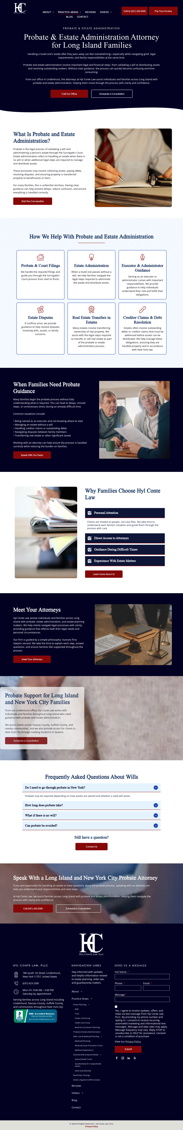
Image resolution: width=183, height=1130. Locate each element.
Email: (146, 983)
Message (120, 994)
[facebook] (117, 1058)
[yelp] (135, 1058)
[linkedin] (129, 1058)
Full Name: (121, 971)
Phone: (119, 983)
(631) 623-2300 (31, 983)
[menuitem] (48, 12)
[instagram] (123, 1058)
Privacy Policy (133, 1041)
